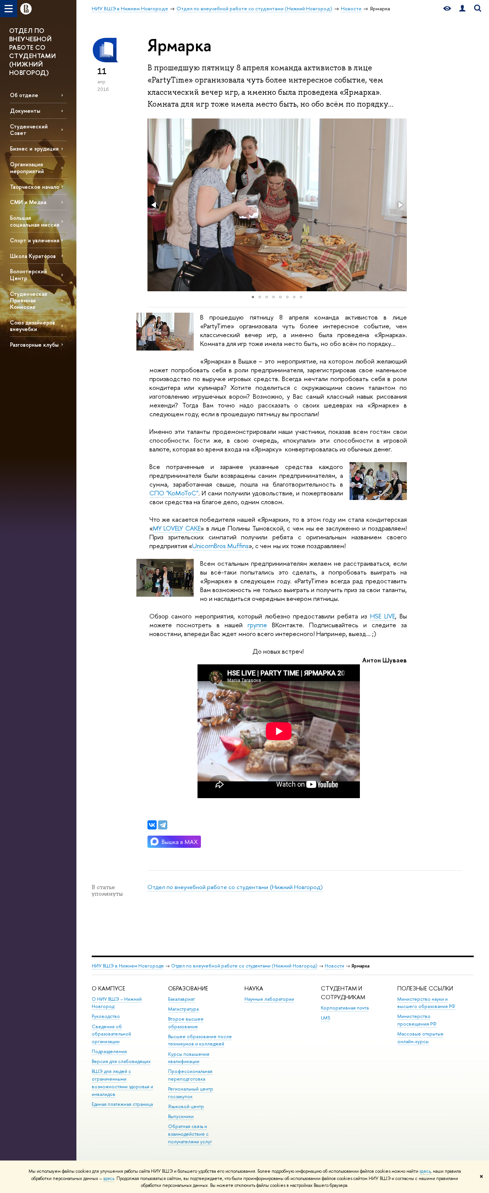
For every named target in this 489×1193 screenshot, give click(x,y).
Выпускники (181, 1116)
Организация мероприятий (27, 167)
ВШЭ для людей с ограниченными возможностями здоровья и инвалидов (122, 1082)
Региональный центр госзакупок (190, 1093)
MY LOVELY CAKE (177, 528)
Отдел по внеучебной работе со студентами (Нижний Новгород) (235, 887)
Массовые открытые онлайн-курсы (420, 1038)
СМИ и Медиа (28, 202)
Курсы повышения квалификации (188, 1058)
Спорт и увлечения (34, 240)
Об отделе (24, 95)
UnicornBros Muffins (220, 545)
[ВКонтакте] (152, 824)
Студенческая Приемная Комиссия (28, 300)
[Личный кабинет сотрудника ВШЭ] (462, 8)
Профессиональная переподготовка (190, 1075)
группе (257, 624)
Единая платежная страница (122, 1104)
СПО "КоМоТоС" (173, 493)
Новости (334, 966)
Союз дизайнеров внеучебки (32, 326)
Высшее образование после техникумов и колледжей (200, 1040)
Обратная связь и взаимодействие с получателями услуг (190, 1134)
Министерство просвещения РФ (417, 1020)
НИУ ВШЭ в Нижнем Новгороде (128, 966)
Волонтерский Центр (28, 274)
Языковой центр (186, 1106)
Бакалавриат (181, 999)
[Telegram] (162, 824)
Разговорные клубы (34, 344)
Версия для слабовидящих (121, 1061)
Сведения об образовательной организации (111, 1034)
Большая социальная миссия (34, 221)
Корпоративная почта (345, 1008)
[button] (154, 205)
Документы (25, 110)
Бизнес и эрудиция (34, 148)
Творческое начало (34, 186)
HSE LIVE (382, 616)
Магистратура (183, 1009)
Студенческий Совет (29, 129)
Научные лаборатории (269, 999)
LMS (325, 1017)
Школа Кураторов (33, 256)
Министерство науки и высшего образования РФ (426, 1003)
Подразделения (109, 1051)
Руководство (106, 1016)
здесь (425, 1171)
